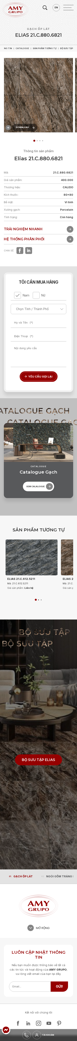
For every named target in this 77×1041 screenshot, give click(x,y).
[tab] (42, 140)
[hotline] (26, 1035)
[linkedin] (28, 250)
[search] (45, 7)
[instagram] (38, 1023)
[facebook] (19, 250)
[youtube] (48, 1023)
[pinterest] (59, 1023)
